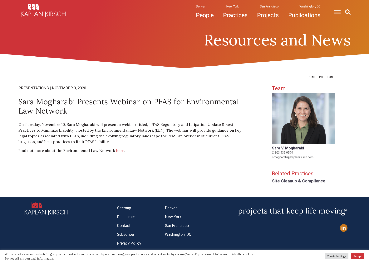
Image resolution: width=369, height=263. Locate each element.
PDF (321, 77)
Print (312, 77)
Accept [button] (358, 256)
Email (330, 77)
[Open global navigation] (336, 12)
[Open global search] (346, 12)
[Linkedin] (343, 228)
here (120, 150)
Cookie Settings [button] (336, 256)
